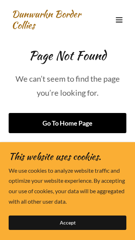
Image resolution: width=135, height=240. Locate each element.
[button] (119, 20)
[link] (50, 26)
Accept (68, 223)
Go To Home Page (67, 123)
